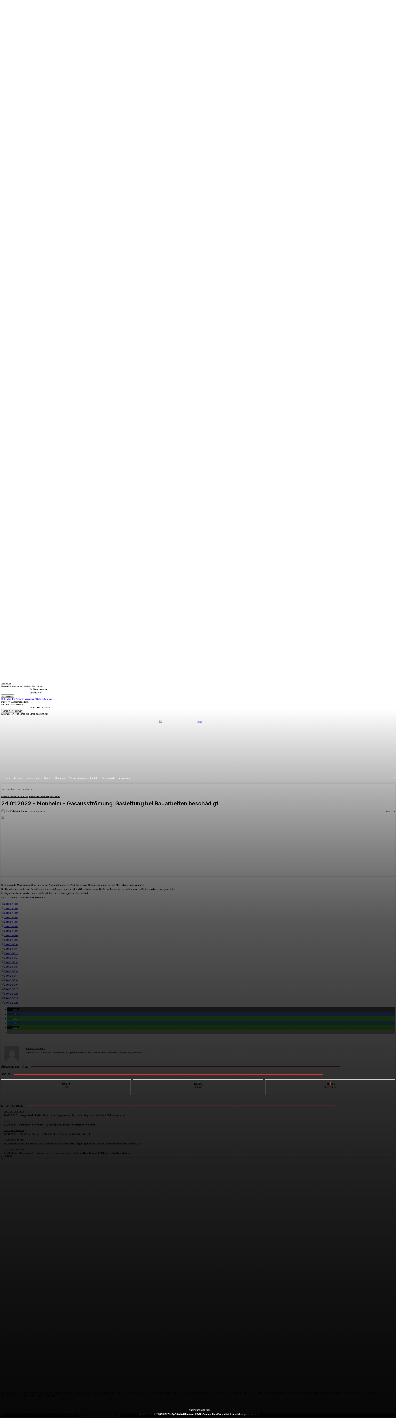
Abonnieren (330, 1082)
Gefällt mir (66, 1082)
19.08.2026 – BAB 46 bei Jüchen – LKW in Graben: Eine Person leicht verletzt (199, 1414)
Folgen (198, 1082)
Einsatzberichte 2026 (199, 1410)
